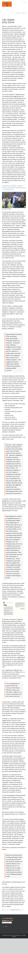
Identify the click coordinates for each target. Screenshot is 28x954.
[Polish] (8, 920)
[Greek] (12, 918)
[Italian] (4, 920)
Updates (22, 909)
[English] (6, 918)
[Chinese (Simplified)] (4, 918)
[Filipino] (8, 918)
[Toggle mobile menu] (25, 2)
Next (23, 13)
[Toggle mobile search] (22, 2)
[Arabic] (2, 918)
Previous (18, 13)
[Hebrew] (2, 920)
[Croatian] (5, 918)
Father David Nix (6, 909)
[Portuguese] (9, 920)
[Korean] (5, 920)
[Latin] (6, 920)
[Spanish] (12, 920)
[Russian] (10, 920)
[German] (10, 918)
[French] (9, 918)
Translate (6, 926)
